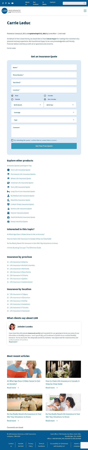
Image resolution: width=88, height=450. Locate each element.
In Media (44, 3)
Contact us (11, 445)
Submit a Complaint (77, 445)
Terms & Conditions (41, 445)
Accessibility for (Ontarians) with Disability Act (59, 445)
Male (16, 96)
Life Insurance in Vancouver (20, 311)
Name (15, 67)
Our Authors (35, 3)
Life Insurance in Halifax (18, 301)
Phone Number (18, 75)
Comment (16, 127)
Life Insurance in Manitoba (19, 269)
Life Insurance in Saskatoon (20, 304)
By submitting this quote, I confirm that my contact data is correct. (35, 140)
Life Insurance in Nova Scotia (20, 272)
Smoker (50, 96)
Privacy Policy (30, 445)
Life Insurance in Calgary (19, 294)
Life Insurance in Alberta (19, 262)
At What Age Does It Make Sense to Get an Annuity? (26, 234)
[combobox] (27, 105)
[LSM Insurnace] (11, 10)
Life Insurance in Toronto (19, 307)
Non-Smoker (52, 99)
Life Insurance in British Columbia (22, 265)
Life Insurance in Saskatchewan (21, 282)
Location (16, 90)
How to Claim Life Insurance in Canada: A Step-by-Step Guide (29, 239)
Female (17, 99)
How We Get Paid (20, 445)
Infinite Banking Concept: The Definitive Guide (24, 248)
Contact (52, 2)
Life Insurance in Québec (19, 279)
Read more (13, 342)
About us (27, 3)
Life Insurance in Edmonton (20, 297)
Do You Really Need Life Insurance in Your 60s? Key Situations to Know (32, 243)
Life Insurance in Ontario (19, 275)
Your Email (17, 82)
